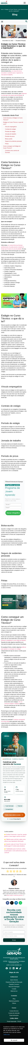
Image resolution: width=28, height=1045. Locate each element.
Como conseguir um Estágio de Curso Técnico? (12, 147)
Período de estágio (10, 131)
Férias (7, 143)
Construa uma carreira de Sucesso (12, 151)
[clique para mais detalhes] (14, 300)
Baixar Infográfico (13, 513)
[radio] (7, 871)
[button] (2, 21)
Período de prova (10, 136)
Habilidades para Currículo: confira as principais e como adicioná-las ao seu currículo (15, 850)
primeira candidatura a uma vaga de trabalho (13, 640)
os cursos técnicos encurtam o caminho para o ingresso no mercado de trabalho (12, 72)
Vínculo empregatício (11, 126)
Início (2, 9)
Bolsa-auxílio (8, 138)
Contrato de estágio (10, 129)
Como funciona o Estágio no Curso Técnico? (12, 119)
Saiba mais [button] (7, 1034)
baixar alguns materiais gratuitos (15, 895)
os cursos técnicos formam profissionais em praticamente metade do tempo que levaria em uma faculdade (12, 247)
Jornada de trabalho (10, 134)
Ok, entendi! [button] (14, 1040)
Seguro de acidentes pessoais (13, 141)
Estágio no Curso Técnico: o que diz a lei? (13, 123)
